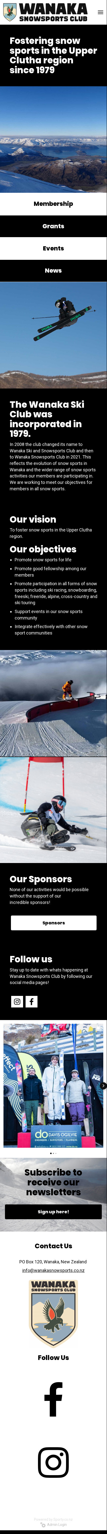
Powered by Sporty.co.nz (53, 1519)
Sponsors (53, 923)
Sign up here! (53, 1212)
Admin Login (56, 1525)
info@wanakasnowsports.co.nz (53, 1270)
